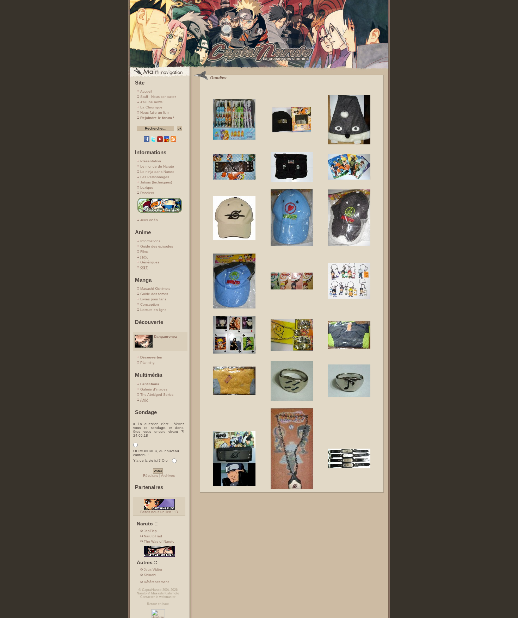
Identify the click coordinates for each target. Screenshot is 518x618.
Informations (150, 241)
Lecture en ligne (153, 310)
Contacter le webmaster (157, 597)
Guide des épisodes (156, 246)
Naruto (142, 593)
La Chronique (151, 107)
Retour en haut (158, 604)
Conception (149, 304)
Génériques (149, 262)
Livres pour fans (153, 299)
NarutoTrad (153, 536)
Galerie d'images (153, 389)
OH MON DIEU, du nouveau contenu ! (156, 453)
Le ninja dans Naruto (157, 172)
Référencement (156, 582)
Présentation (150, 161)
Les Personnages (154, 177)
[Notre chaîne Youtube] (160, 141)
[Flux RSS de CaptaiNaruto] (173, 141)
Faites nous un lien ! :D (159, 512)
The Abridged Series (156, 395)
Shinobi (150, 575)
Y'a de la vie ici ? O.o (150, 460)
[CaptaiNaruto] (259, 67)
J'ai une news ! (152, 102)
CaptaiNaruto (151, 590)
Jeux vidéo (149, 220)
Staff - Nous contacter (158, 97)
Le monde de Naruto (157, 166)
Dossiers (147, 193)
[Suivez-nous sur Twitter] (153, 141)
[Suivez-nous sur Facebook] (146, 141)
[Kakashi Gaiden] (160, 212)
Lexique (146, 187)
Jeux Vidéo (153, 570)
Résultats (150, 475)
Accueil (146, 91)
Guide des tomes (154, 294)
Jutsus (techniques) (156, 182)
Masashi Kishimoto (155, 289)
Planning (147, 362)
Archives (168, 475)
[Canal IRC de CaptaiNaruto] (166, 141)
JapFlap (150, 531)
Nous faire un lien (154, 112)
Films (144, 252)
